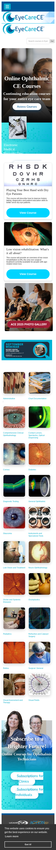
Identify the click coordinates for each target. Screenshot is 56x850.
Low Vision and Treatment (14, 568)
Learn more (12, 836)
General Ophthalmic (36, 501)
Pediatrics (7, 634)
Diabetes (32, 470)
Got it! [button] (28, 844)
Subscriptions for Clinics (30, 779)
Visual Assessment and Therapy (13, 701)
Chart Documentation (37, 398)
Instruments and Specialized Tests (35, 534)
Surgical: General (35, 668)
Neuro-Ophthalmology (37, 568)
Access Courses (27, 106)
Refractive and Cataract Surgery (38, 635)
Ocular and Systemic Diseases (12, 601)
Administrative (9, 398)
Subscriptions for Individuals (29, 792)
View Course (28, 212)
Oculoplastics (34, 600)
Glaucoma (7, 533)
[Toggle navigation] (7, 7)
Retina (6, 668)
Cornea (6, 470)
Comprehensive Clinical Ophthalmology (13, 434)
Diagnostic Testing (11, 501)
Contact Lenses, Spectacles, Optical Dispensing (36, 435)
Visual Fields (33, 700)
